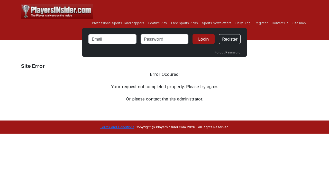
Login (203, 39)
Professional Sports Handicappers (118, 23)
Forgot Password (228, 52)
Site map (299, 23)
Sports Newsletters (216, 23)
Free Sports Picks (184, 23)
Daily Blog (243, 23)
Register (261, 23)
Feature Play (157, 23)
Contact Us (280, 23)
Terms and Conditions (117, 127)
